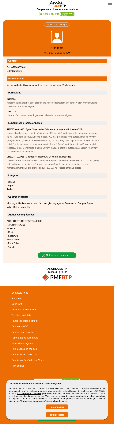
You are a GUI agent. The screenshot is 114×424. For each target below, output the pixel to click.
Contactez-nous (19, 292)
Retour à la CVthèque (57, 24)
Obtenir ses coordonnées (58, 255)
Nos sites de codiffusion (24, 309)
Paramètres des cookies (24, 349)
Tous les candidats (21, 315)
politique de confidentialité (29, 393)
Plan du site (17, 366)
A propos (16, 298)
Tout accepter (57, 414)
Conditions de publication (24, 354)
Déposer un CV (19, 326)
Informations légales (22, 343)
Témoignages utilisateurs (24, 337)
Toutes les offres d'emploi (24, 321)
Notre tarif (16, 304)
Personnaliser (57, 407)
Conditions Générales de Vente (27, 360)
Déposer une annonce (23, 332)
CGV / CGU (99, 391)
